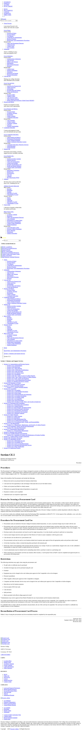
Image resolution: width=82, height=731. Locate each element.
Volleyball (9, 200)
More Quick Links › (9, 211)
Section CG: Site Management (11, 423)
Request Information (12, 75)
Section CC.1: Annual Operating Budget (17, 387)
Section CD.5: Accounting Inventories (16, 396)
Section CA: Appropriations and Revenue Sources (16, 364)
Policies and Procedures (10, 703)
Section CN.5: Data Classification (15, 446)
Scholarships (10, 89)
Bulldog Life (10, 172)
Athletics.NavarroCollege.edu (11, 186)
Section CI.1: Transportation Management (17, 430)
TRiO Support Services (13, 99)
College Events (11, 44)
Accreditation (7, 700)
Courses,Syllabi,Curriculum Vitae (12, 714)
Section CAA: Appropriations (14, 365)
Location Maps (7, 661)
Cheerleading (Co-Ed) (12, 194)
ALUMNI (6, 5)
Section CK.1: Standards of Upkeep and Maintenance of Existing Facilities (26, 435)
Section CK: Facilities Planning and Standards (15, 433)
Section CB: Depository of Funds (12, 383)
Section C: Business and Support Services (14, 353)
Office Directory (8, 668)
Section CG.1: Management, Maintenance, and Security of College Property (26, 425)
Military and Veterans (12, 61)
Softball (9, 199)
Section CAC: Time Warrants (14, 368)
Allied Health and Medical (13, 137)
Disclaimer (6, 709)
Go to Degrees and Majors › (11, 109)
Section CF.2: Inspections (13, 417)
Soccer (8, 197)
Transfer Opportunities (12, 126)
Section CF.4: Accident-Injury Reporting (17, 420)
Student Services (8, 680)
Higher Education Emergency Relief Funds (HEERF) (20, 100)
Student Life (7, 149)
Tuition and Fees (11, 87)
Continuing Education (12, 117)
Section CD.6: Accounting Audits (15, 397)
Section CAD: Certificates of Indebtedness (18, 370)
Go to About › (7, 30)
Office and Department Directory (15, 43)
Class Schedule (11, 120)
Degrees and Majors (9, 102)
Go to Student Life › (9, 156)
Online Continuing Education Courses (16, 142)
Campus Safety (8, 716)
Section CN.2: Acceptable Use (15, 442)
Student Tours (7, 662)
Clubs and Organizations (13, 161)
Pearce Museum (11, 230)
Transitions (10, 72)
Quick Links (7, 204)
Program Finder (11, 111)
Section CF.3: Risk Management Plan (16, 419)
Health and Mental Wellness (14, 166)
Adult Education (11, 146)
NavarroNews (10, 173)
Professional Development (13, 139)
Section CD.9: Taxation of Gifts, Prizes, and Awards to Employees (24, 401)
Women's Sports (8, 324)
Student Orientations (12, 70)
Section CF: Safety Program (11, 414)
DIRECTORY (7, 15)
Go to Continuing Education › (11, 134)
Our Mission (10, 36)
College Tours (10, 46)
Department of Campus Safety (14, 220)
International (10, 63)
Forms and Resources (12, 92)
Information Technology (13, 170)
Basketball (9, 190)
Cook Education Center (13, 227)
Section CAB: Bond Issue (13, 367)
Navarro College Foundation (14, 229)
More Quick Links (8, 333)
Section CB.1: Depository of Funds (16, 384)
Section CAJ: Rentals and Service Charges (18, 381)
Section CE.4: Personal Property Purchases (18, 409)
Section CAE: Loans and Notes (15, 371)
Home (5, 347)
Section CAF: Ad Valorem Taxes (15, 373)
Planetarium (10, 232)
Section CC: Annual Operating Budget (13, 386)
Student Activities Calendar (14, 159)
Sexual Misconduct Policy (10, 691)
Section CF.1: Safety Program (14, 416)
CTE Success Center (12, 97)
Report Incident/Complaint (10, 717)
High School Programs (13, 64)
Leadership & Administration (14, 37)
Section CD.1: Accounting (13, 390)
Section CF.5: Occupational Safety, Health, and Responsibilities (23, 422)
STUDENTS (7, 2)
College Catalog (11, 122)
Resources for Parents (12, 73)
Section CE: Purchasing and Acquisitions (14, 403)
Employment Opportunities (14, 222)
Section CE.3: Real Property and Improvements (19, 407)
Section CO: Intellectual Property (12, 448)
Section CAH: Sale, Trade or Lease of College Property (21, 375)
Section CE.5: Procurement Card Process (17, 410)
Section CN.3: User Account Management (17, 443)
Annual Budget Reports (10, 705)
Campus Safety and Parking (14, 167)
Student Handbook (12, 224)
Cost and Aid (7, 76)
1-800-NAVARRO (5, 654)
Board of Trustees (11, 39)
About (5, 259)
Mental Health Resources (10, 689)
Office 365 (6, 676)
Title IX (6, 693)
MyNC (5, 674)
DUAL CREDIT (8, 6)
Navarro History (11, 34)
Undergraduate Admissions (14, 59)
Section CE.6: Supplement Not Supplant (17, 412)
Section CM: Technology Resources (13, 438)
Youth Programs (11, 147)
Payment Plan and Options (13, 90)
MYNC (6, 9)
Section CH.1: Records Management (16, 427)
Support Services (11, 160)
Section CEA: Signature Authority (15, 413)
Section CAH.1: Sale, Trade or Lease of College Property (21, 377)
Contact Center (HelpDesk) (14, 223)
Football (9, 191)
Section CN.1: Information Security (16, 440)
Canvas (6, 679)
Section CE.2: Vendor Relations (15, 406)
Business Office (11, 94)
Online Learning (11, 116)
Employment (7, 719)
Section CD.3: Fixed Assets (14, 393)
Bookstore (9, 216)
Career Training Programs (13, 140)
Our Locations (10, 47)
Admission (6, 49)
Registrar (9, 66)
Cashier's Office (11, 96)
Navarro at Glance (11, 33)
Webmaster (6, 712)
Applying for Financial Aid (14, 86)
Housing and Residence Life (14, 164)
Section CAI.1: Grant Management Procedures (19, 380)
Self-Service (7, 677)
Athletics (6, 179)
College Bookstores (9, 666)
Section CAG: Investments (14, 374)
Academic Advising (12, 113)
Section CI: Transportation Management (14, 429)
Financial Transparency (10, 702)
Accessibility (7, 707)
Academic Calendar (12, 123)
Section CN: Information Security (12, 439)
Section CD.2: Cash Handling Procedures (17, 391)
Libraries (9, 124)
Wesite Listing (7, 710)
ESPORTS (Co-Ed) (12, 193)
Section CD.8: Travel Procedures (15, 400)
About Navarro (8, 23)
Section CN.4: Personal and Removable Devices (19, 445)
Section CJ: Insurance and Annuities (13, 432)
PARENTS (7, 3)
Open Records (7, 692)
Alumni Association (12, 233)
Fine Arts (9, 174)
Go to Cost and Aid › (9, 83)
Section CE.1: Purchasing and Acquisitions (18, 404)
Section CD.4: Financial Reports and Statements (19, 394)
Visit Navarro (10, 60)
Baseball (9, 189)
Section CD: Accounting (10, 388)
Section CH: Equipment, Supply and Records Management (19, 426)
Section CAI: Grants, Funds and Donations (18, 378)
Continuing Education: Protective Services (17, 144)
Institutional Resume (9, 695)
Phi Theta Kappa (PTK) (13, 177)
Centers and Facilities (12, 163)
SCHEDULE (7, 13)
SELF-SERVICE (8, 10)
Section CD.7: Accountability (14, 399)
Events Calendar (8, 665)
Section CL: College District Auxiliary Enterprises (16, 436)
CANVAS (6, 12)
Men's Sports (7, 316)
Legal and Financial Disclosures (12, 688)
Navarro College (14, 729)
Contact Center (7, 681)
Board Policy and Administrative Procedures (18, 40)
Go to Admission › (8, 56)
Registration (10, 114)
